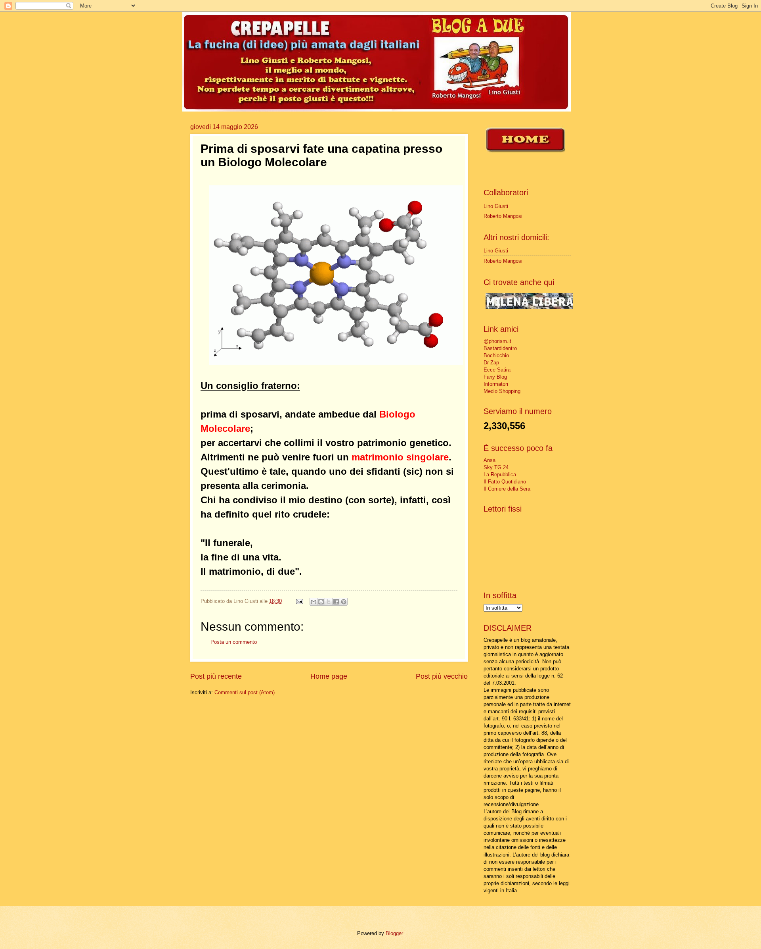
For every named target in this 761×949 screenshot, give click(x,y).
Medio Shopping (502, 391)
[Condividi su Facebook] (336, 602)
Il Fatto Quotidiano (505, 482)
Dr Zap (491, 363)
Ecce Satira (497, 370)
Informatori (496, 384)
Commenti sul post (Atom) (244, 692)
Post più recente (216, 676)
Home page (328, 676)
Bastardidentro (500, 348)
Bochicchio (496, 355)
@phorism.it (497, 341)
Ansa (489, 460)
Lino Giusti (496, 206)
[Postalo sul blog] (321, 602)
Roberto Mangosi (503, 216)
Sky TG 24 (496, 467)
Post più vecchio (442, 676)
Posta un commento (233, 642)
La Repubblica (500, 474)
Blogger (394, 933)
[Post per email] (299, 601)
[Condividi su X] (329, 602)
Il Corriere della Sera (507, 489)
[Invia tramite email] (313, 602)
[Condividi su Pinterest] (344, 602)
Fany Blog (495, 377)
